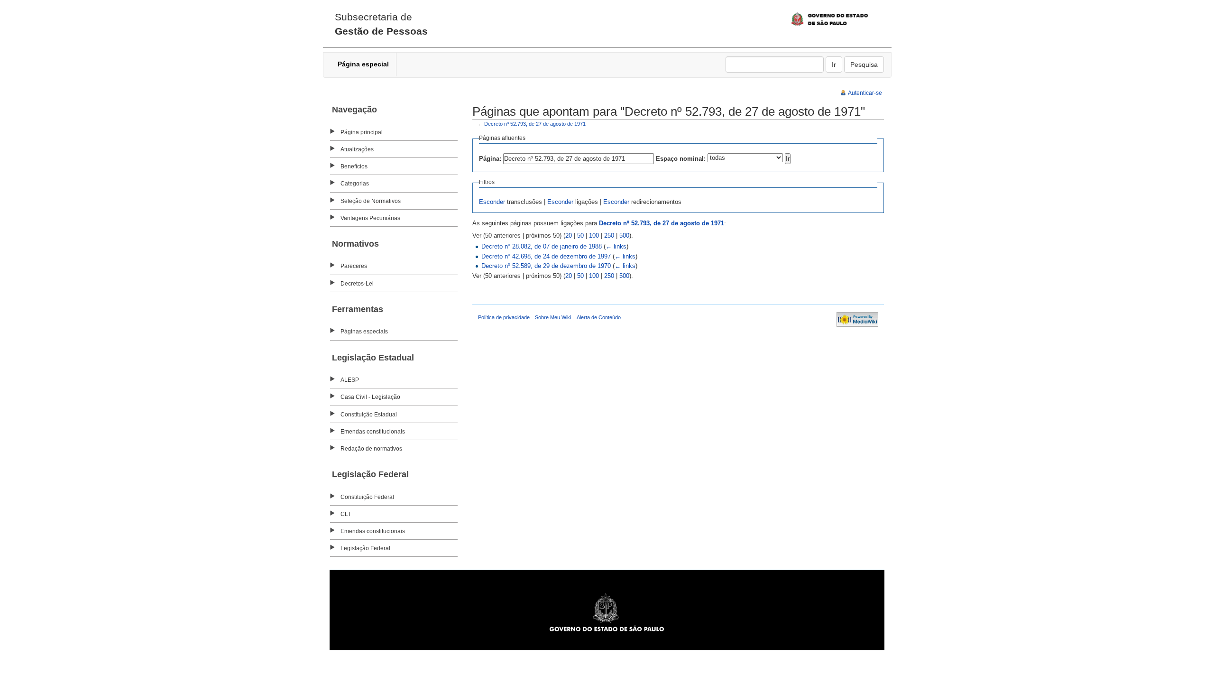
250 (609, 235)
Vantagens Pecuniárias (370, 218)
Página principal (361, 132)
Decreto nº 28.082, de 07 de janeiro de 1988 (541, 246)
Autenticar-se (865, 93)
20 (568, 235)
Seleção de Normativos (370, 201)
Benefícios (354, 166)
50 (580, 235)
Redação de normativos (371, 448)
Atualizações (357, 149)
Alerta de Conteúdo (599, 317)
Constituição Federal (367, 497)
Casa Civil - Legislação (370, 397)
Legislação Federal (365, 548)
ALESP (349, 380)
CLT (345, 514)
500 (624, 235)
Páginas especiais (364, 331)
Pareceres (353, 266)
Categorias (354, 183)
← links (616, 246)
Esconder (492, 201)
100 (594, 235)
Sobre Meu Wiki (553, 317)
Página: (490, 158)
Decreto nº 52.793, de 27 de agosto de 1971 (535, 124)
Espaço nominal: (681, 158)
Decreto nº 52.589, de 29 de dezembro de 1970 (546, 265)
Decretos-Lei (357, 283)
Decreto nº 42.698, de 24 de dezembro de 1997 (546, 256)
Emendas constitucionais (372, 431)
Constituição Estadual (368, 414)
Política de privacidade (504, 317)
